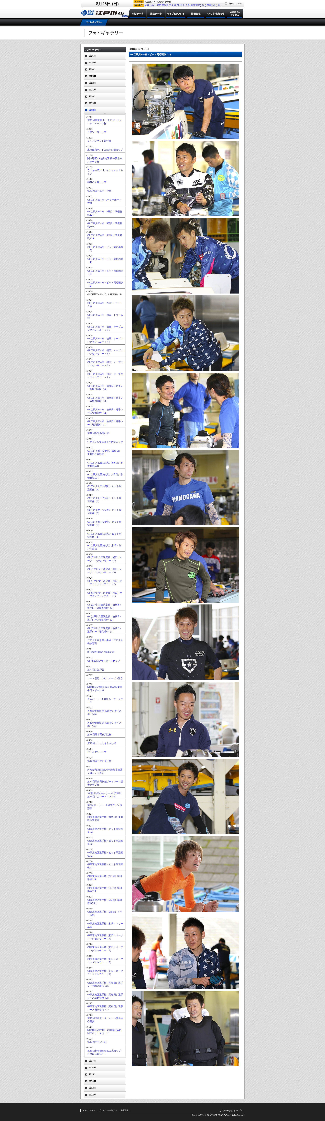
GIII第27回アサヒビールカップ (103, 660)
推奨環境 (124, 1110)
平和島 (165, 5)
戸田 (159, 5)
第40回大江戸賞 (95, 669)
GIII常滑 (181, 5)
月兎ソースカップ (96, 132)
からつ (153, 5)
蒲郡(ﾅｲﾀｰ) (201, 5)
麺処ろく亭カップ (96, 182)
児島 (187, 5)
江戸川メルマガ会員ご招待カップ (105, 442)
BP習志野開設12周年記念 (100, 652)
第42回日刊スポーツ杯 (99, 191)
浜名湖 (172, 5)
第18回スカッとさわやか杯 (101, 743)
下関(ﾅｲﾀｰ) (212, 5)
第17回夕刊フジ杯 (97, 1042)
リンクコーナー (88, 1110)
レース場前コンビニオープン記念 (105, 678)
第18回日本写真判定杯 (99, 734)
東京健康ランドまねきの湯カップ (105, 149)
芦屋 (147, 5)
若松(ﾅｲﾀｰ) (223, 5)
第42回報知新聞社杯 (98, 433)
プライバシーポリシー (108, 1110)
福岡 (192, 5)
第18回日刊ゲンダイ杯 (99, 761)
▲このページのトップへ (230, 1110)
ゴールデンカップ (96, 752)
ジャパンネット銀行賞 (99, 140)
